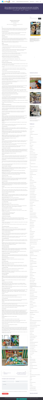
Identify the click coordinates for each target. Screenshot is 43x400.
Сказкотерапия (32, 317)
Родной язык (31, 304)
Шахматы (31, 379)
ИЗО (30, 165)
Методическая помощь (33, 214)
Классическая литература (33, 182)
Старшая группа (32, 331)
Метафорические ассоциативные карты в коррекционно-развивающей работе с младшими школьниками (35, 117)
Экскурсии (31, 385)
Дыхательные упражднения (33, 157)
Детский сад (31, 151)
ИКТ (30, 168)
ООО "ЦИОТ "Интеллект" (16, 10)
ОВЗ (30, 245)
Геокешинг (31, 148)
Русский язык (31, 307)
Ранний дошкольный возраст (33, 296)
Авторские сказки (32, 126)
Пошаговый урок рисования (33, 266)
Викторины (31, 140)
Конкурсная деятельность (33, 188)
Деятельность (32, 1)
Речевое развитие (32, 299)
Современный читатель (33, 323)
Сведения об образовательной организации (22, 1)
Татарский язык (32, 339)
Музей (30, 228)
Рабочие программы (32, 280)
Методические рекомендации (34, 217)
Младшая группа (32, 222)
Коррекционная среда (33, 197)
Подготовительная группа (33, 261)
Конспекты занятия (32, 191)
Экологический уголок (33, 382)
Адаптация (31, 128)
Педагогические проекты (33, 258)
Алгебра (31, 129)
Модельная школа (32, 225)
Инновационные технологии (33, 171)
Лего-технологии (32, 202)
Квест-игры (31, 177)
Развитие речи (32, 293)
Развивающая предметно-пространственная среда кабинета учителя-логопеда (35, 286)
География (31, 146)
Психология (31, 277)
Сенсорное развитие (32, 314)
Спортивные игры (32, 328)
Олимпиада (31, 248)
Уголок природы (32, 348)
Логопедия (31, 208)
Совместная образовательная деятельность (35, 320)
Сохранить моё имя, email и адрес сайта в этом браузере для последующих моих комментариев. (14, 391)
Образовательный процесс (33, 242)
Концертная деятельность (33, 194)
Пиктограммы (31, 260)
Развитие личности (32, 290)
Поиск (39, 18)
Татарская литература (32, 337)
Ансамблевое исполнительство (34, 134)
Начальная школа (32, 236)
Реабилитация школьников (33, 298)
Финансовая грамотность (33, 362)
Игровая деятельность (33, 163)
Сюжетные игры (32, 334)
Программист (31, 269)
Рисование (31, 301)
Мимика (31, 219)
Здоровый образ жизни (33, 160)
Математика (31, 211)
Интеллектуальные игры (33, 174)
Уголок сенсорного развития (33, 351)
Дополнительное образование (34, 154)
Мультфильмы (31, 234)
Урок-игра (31, 354)
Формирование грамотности (33, 365)
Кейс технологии (32, 180)
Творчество (31, 340)
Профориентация (32, 275)
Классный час (31, 183)
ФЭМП (30, 371)
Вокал (30, 143)
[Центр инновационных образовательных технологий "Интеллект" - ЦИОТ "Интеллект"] (6, 1)
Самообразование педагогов (33, 310)
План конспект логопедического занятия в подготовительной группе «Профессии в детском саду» (35, 90)
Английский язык (32, 131)
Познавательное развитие (33, 263)
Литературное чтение (32, 205)
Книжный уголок (32, 185)
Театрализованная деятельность (34, 342)
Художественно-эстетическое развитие (35, 374)
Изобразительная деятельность (34, 166)
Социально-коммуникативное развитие (35, 325)
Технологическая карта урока (33, 345)
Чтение (31, 377)
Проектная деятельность (33, 272)
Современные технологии (33, 322)
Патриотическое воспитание (33, 255)
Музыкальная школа (32, 231)
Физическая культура (32, 359)
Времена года (31, 145)
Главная (13, 1)
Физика (31, 357)
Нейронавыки (31, 237)
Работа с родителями (32, 278)
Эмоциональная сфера (33, 388)
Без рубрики (27, 10)
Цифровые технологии (33, 376)
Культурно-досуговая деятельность (34, 200)
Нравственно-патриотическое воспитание (35, 239)
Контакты (37, 1)
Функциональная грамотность (33, 368)
